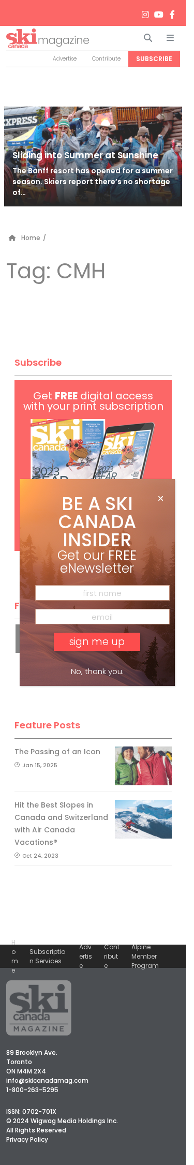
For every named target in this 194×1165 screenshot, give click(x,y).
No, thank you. (97, 671)
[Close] (161, 498)
